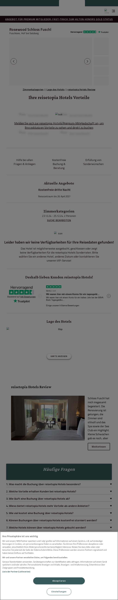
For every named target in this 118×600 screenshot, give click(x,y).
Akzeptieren (59, 580)
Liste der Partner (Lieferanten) (16, 571)
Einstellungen (59, 591)
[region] (59, 566)
